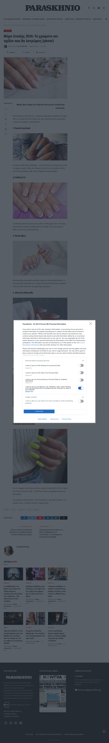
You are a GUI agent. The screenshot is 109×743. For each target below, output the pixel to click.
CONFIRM (39, 411)
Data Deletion (42, 419)
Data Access (54, 419)
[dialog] (54, 371)
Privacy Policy (66, 419)
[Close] (91, 324)
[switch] (81, 365)
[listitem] (54, 361)
